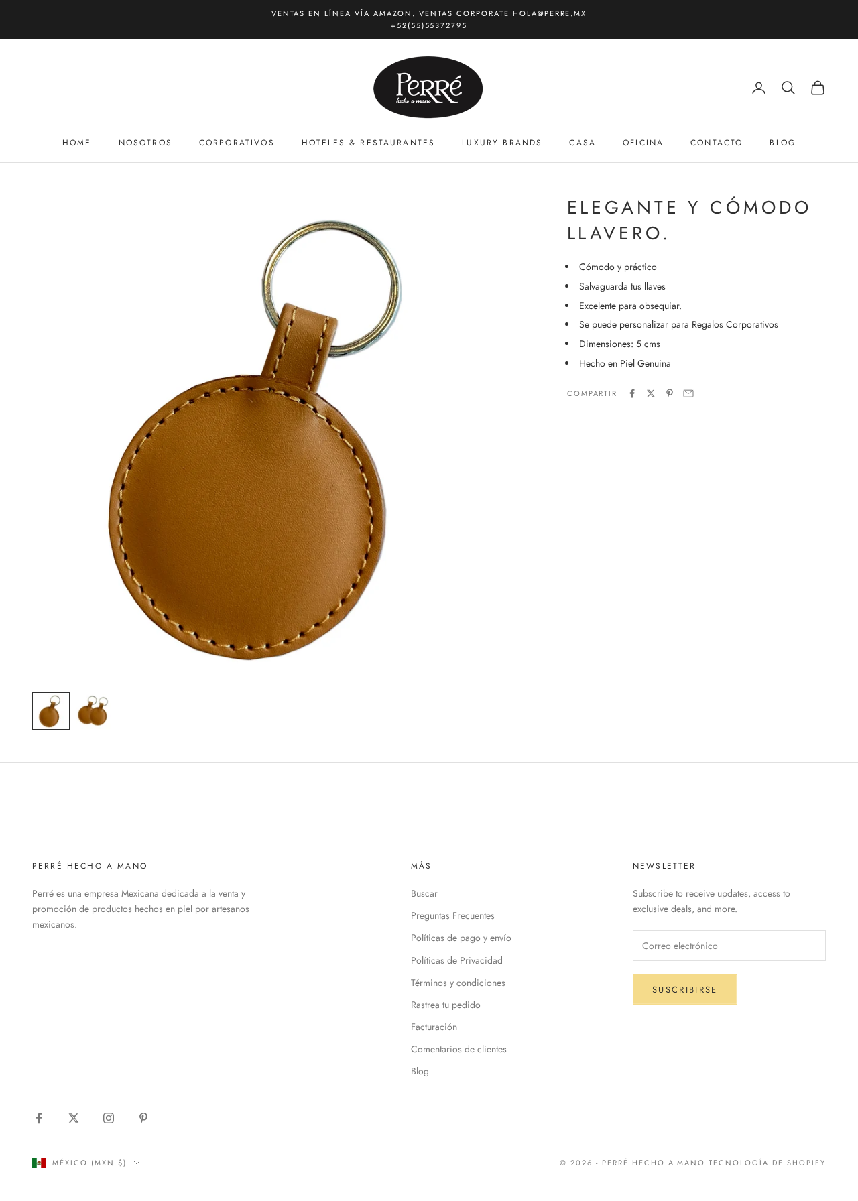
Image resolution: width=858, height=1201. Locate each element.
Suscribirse (685, 989)
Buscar (424, 893)
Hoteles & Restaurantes (369, 143)
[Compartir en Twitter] (651, 393)
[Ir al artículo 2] (94, 711)
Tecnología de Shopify (767, 1162)
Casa (582, 143)
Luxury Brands (502, 143)
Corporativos (237, 143)
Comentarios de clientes (459, 1049)
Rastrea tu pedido (446, 1004)
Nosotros (145, 143)
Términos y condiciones (458, 982)
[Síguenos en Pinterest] (143, 1118)
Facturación (434, 1026)
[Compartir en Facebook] (632, 393)
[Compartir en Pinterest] (669, 393)
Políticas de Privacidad (457, 960)
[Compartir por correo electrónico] (688, 393)
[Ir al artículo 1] (51, 711)
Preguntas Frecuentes (453, 915)
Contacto (716, 143)
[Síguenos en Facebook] (39, 1118)
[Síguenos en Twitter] (73, 1118)
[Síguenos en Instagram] (108, 1118)
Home (77, 143)
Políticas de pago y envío (461, 937)
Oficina (643, 143)
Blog (783, 143)
